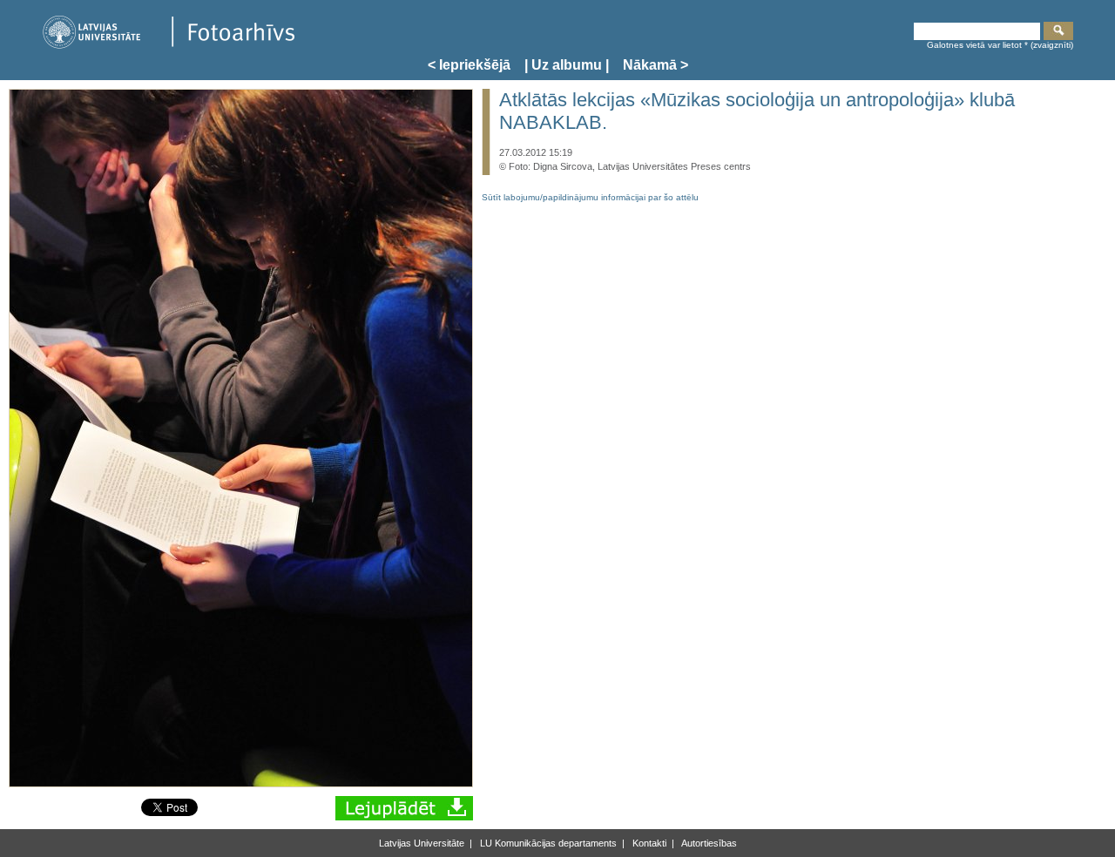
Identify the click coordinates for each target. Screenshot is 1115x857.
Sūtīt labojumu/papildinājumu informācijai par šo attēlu (590, 197)
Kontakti (648, 843)
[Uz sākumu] (168, 45)
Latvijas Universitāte (421, 843)
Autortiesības (708, 843)
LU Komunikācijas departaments (547, 843)
